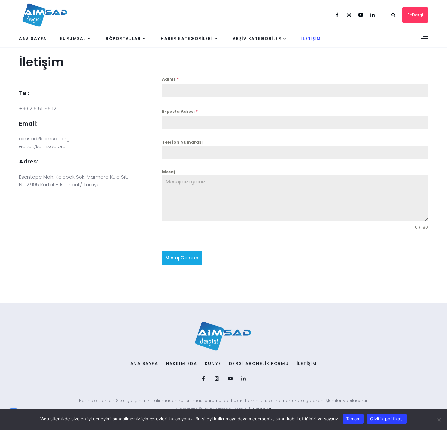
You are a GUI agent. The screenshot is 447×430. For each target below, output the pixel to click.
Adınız (170, 79)
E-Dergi (415, 15)
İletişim (311, 38)
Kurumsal (73, 38)
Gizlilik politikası (386, 418)
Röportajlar (123, 38)
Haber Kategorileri (187, 38)
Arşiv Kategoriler (257, 38)
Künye (213, 363)
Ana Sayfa (33, 38)
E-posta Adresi (180, 111)
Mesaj (168, 172)
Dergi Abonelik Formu (259, 363)
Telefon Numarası (182, 142)
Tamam (353, 418)
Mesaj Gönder (182, 257)
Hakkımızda (181, 363)
